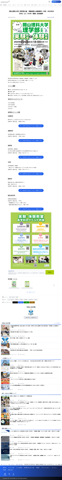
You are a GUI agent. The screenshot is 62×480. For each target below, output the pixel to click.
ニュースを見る (56, 323)
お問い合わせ (10, 469)
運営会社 (4, 467)
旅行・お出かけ (34, 4)
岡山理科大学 (31, 299)
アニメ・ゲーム (20, 4)
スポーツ (14, 4)
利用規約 (37, 467)
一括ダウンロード (31, 292)
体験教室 (16, 299)
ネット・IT (44, 4)
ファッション (50, 4)
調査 (17, 297)
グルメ (40, 4)
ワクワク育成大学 (11, 299)
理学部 (36, 299)
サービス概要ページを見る (53, 477)
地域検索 (5, 4)
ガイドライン (54, 467)
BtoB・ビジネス (27, 4)
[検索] (49, 1)
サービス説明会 (19, 467)
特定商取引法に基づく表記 (29, 467)
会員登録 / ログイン (56, 1)
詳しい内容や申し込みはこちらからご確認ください (31, 157)
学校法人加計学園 (50, 17)
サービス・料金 (11, 467)
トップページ (4, 464)
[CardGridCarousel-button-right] (54, 285)
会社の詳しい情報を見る (31, 317)
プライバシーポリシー (45, 467)
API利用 (4, 469)
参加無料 (21, 299)
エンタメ (9, 4)
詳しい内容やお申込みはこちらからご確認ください (31, 125)
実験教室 (25, 299)
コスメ (55, 4)
